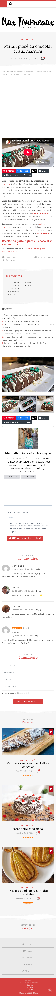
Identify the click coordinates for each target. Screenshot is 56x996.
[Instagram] (28, 490)
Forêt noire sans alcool (28, 829)
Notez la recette (9, 693)
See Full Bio (27, 471)
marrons (6, 184)
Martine (15, 588)
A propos (30, 987)
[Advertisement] (28, 108)
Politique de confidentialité (30, 983)
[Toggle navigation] (3, 4)
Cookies (30, 985)
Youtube (29, 951)
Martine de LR (18, 566)
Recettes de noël (28, 40)
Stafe (35, 993)
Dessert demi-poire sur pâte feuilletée (28, 892)
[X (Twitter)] (18, 490)
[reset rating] (18, 693)
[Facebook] (8, 490)
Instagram (29, 944)
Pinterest (29, 971)
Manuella (37, 58)
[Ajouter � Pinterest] (51, 732)
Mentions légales (30, 981)
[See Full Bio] (35, 471)
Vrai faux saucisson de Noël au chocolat (28, 765)
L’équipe (30, 989)
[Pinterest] (37, 490)
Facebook (29, 957)
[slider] (28, 775)
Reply (37, 569)
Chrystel (16, 606)
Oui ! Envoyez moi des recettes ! (25, 538)
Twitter (29, 964)
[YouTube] (47, 490)
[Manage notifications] (50, 990)
